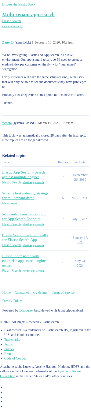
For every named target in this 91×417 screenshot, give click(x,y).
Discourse (26, 310)
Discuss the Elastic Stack (18, 4)
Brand (8, 353)
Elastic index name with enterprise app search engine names (24, 260)
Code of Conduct (15, 358)
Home (6, 292)
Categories (22, 292)
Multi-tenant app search (28, 14)
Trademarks (12, 339)
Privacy (9, 349)
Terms (8, 344)
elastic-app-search (12, 26)
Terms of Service (63, 292)
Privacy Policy (12, 300)
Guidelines (40, 292)
